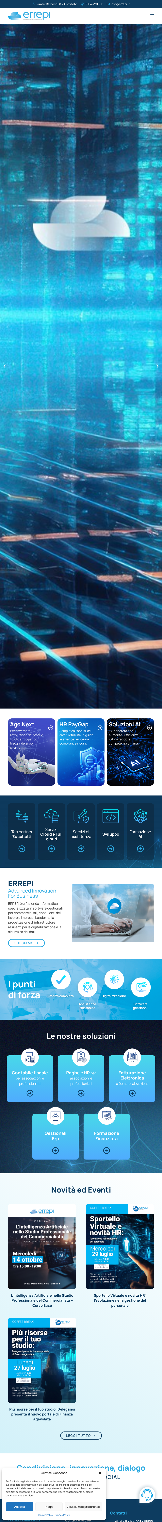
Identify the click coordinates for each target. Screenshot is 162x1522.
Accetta (19, 1507)
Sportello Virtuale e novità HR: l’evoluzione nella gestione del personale (120, 1300)
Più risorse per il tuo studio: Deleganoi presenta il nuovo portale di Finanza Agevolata (42, 1414)
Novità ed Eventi (81, 1189)
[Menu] (152, 16)
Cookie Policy (45, 1515)
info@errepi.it (120, 4)
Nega (49, 1507)
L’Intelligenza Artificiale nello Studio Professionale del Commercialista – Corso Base (42, 1300)
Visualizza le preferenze (83, 1507)
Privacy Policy (62, 1515)
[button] (100, 1473)
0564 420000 (94, 4)
